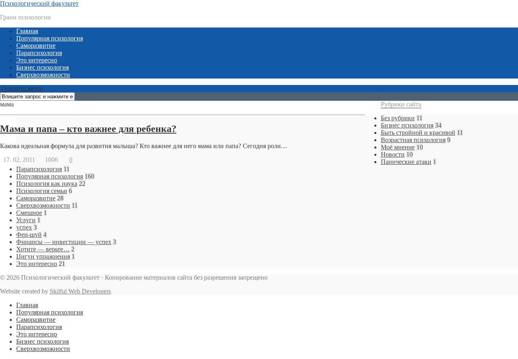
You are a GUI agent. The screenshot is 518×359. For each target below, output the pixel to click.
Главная (27, 31)
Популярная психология (49, 38)
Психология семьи (41, 190)
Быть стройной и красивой (418, 132)
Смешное (29, 212)
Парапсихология (39, 52)
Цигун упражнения (43, 256)
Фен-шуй (29, 234)
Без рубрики (398, 118)
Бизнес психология (42, 67)
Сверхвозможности (43, 74)
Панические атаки (406, 161)
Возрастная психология (413, 139)
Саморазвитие (35, 45)
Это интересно (36, 60)
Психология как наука (46, 183)
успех (24, 227)
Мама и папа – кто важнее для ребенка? (88, 128)
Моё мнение (398, 147)
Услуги (26, 220)
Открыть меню (21, 88)
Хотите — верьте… (43, 249)
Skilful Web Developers (80, 291)
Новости (393, 154)
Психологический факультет (39, 3)
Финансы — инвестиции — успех (63, 241)
